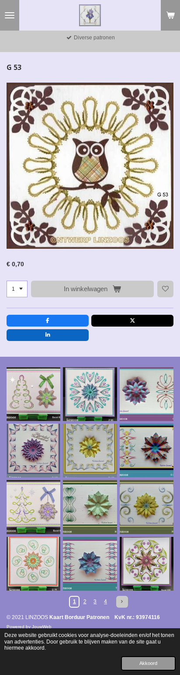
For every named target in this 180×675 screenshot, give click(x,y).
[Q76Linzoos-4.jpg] (33, 564)
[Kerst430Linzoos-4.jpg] (33, 507)
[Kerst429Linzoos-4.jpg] (33, 394)
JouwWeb (42, 626)
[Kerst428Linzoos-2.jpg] (146, 564)
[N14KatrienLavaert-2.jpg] (90, 507)
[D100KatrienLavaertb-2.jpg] (33, 450)
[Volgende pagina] (122, 602)
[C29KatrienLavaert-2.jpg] (146, 394)
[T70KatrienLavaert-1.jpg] (90, 564)
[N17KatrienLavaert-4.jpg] (146, 507)
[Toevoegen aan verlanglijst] (165, 289)
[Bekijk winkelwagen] (170, 15)
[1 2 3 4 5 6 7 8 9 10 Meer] (17, 289)
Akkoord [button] (148, 663)
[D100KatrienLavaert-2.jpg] (90, 450)
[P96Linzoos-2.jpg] (90, 394)
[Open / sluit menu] (9, 15)
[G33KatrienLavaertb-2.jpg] (146, 450)
